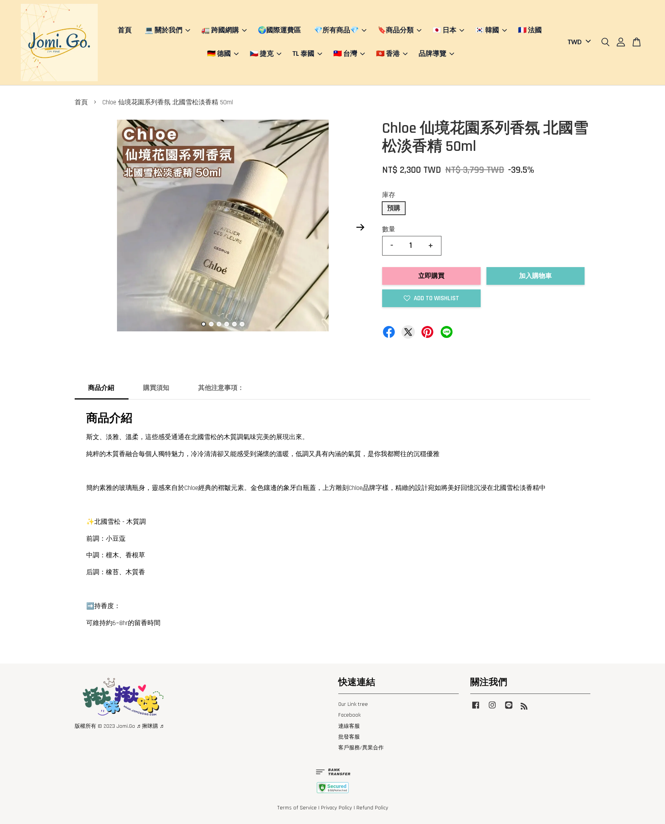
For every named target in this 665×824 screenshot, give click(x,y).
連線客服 (349, 726)
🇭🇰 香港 (388, 54)
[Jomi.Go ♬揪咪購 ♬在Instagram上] (492, 708)
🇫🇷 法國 (530, 30)
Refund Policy (372, 807)
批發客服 (349, 737)
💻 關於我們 (163, 30)
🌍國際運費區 (279, 30)
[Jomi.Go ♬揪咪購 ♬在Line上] (508, 708)
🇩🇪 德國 (219, 54)
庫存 (388, 195)
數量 (388, 229)
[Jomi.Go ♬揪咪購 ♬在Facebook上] (475, 708)
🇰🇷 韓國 (487, 30)
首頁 (125, 30)
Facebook (349, 715)
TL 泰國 (303, 54)
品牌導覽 (432, 54)
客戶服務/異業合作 (361, 747)
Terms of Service (297, 807)
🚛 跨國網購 (220, 30)
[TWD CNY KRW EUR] (578, 42)
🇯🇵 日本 (444, 30)
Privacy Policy (336, 807)
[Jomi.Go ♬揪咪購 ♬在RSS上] (524, 707)
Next (360, 227)
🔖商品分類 (396, 30)
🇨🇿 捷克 (262, 54)
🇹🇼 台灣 (345, 54)
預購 (393, 208)
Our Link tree (353, 704)
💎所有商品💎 (336, 30)
